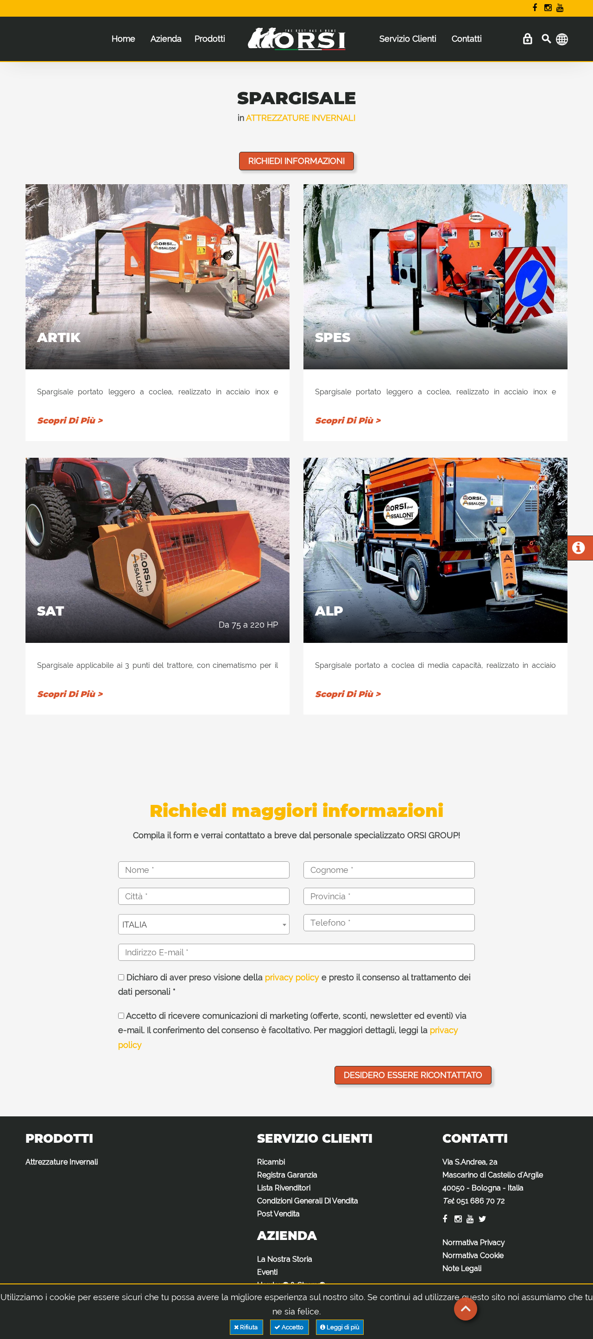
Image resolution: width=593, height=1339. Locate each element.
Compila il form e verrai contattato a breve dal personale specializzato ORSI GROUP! (296, 835)
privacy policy (292, 977)
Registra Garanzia (287, 1175)
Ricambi (271, 1162)
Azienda (166, 39)
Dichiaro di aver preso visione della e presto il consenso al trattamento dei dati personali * (294, 984)
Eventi (267, 1272)
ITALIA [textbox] (134, 924)
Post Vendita (278, 1213)
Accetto (292, 1327)
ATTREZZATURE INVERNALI (300, 118)
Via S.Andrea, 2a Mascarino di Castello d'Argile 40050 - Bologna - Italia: (492, 1181)
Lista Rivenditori (283, 1187)
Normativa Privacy (473, 1242)
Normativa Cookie (473, 1255)
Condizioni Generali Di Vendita (307, 1200)
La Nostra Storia (284, 1259)
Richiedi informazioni (296, 161)
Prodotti (210, 39)
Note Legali (461, 1268)
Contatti (467, 39)
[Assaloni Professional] (296, 43)
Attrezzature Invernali (61, 1162)
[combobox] (204, 924)
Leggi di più (342, 1327)
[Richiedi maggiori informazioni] (578, 550)
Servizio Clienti (407, 39)
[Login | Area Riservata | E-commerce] (527, 39)
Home (123, 39)
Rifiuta (249, 1327)
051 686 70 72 (480, 1200)
